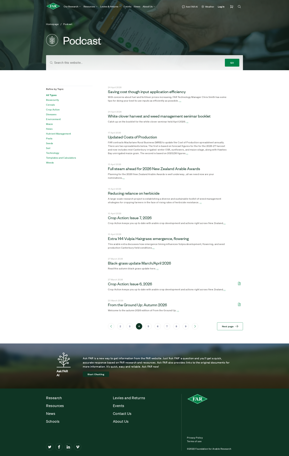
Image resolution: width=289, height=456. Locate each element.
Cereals (50, 104)
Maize (49, 123)
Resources (55, 406)
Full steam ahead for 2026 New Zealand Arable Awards (154, 168)
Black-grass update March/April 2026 (139, 262)
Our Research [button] (71, 6)
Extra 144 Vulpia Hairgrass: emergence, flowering (148, 238)
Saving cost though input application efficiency (147, 91)
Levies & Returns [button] (109, 6)
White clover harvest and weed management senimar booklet (159, 115)
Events (127, 6)
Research (54, 398)
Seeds (49, 143)
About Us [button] (148, 6)
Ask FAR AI (192, 6)
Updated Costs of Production (132, 136)
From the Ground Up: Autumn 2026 (137, 304)
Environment (53, 119)
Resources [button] (89, 6)
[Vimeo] (77, 447)
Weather (209, 6)
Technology (52, 152)
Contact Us (122, 413)
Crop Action (53, 109)
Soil (48, 148)
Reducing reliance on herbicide (134, 193)
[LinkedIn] (68, 447)
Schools (53, 421)
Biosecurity (52, 99)
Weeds (50, 162)
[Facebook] (59, 447)
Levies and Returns (129, 398)
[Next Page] (195, 326)
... (180, 100)
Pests (49, 138)
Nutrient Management (58, 133)
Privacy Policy (195, 437)
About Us (121, 421)
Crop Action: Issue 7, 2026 (130, 217)
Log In (221, 6)
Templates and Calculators (61, 157)
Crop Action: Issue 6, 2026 (130, 283)
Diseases (51, 114)
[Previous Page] (111, 326)
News (137, 6)
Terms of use (194, 441)
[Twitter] (49, 447)
